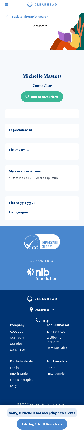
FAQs (13, 385)
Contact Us (17, 349)
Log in (14, 367)
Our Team (17, 337)
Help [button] (45, 320)
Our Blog (16, 343)
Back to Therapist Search (30, 16)
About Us (16, 331)
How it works (19, 373)
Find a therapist (21, 379)
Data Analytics (57, 348)
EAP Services (56, 331)
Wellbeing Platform (54, 339)
